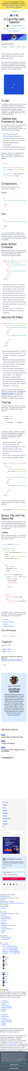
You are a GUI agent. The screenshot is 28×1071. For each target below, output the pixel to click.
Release (5, 824)
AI (3, 826)
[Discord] (3, 968)
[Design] (14, 816)
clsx (4, 147)
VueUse (5, 624)
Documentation (6, 917)
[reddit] (13, 884)
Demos (3, 915)
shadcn (3, 158)
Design (5, 816)
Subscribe (14, 878)
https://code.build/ (14, 715)
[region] (14, 1061)
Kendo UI (3, 900)
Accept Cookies (14, 1064)
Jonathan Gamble (16, 25)
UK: (10, 948)
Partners (4, 927)
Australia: (11, 953)
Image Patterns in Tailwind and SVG (12, 737)
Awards (3, 1004)
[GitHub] (3, 967)
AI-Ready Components (16, 903)
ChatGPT (5, 46)
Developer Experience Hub (10, 913)
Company (4, 1001)
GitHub (9, 651)
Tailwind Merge (8, 136)
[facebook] (4, 884)
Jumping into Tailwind (8, 743)
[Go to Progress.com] (4, 990)
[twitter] (7, 884)
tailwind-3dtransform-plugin (13, 392)
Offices (3, 1011)
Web (9, 31)
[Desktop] (14, 813)
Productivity (7, 818)
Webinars (4, 924)
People (5, 821)
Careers (3, 1009)
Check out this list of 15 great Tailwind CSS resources (11, 660)
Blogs (3, 922)
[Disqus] (14, 778)
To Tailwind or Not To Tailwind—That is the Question (13, 750)
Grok (25, 46)
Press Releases (6, 1006)
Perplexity (12, 46)
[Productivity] (14, 818)
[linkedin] (10, 884)
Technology (5, 1002)
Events (3, 930)
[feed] (16, 884)
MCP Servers (4, 903)
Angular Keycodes (8, 626)
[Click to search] (24, 832)
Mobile (5, 810)
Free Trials (4, 906)
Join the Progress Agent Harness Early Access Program (14, 6)
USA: (10, 946)
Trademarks (13, 1044)
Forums (3, 920)
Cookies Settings (13, 1068)
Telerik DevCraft (5, 896)
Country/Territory (7, 872)
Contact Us (5, 944)
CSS (5, 665)
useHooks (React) (8, 622)
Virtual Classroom (7, 929)
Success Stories (6, 937)
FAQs (3, 932)
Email (4, 867)
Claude (19, 46)
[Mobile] (14, 810)
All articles (5, 802)
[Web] (14, 808)
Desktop (5, 813)
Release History (6, 918)
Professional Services (8, 925)
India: (10, 950)
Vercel (9, 649)
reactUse (5, 620)
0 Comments (15, 31)
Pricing (3, 908)
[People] (14, 821)
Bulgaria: (11, 951)
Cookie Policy (19, 1059)
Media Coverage (6, 1007)
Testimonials (5, 939)
